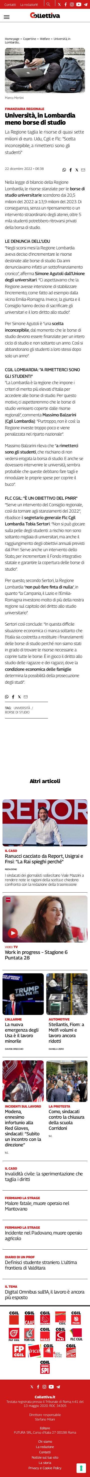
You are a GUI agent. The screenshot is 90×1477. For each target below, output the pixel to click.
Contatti (10, 5)
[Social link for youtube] (78, 4)
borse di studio (17, 712)
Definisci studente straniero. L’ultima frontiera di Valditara (41, 1265)
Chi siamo (45, 1441)
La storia (45, 1463)
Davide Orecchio (14, 1049)
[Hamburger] (7, 17)
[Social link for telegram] (86, 4)
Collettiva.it (45, 1397)
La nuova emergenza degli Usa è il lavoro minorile (21, 1033)
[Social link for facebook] (66, 4)
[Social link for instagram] (72, 4)
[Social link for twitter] (59, 4)
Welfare (45, 39)
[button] (64, 170)
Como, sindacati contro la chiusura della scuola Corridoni (66, 1120)
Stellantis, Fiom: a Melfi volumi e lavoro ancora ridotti (66, 1033)
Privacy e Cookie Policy (45, 1468)
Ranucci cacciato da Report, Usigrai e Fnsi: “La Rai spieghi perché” (44, 858)
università (22, 708)
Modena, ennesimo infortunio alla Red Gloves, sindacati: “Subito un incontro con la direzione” (23, 1128)
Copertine (29, 39)
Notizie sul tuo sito (45, 1457)
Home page (12, 39)
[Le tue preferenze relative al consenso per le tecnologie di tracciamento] (81, 1468)
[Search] (48, 5)
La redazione (29, 5)
